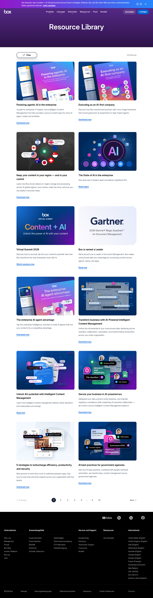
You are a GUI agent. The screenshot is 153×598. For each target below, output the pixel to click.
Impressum (87, 591)
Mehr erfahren (119, 4)
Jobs (6, 558)
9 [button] (92, 500)
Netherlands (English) (136, 548)
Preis (95, 12)
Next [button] (132, 500)
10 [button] (99, 500)
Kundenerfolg (84, 538)
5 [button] (81, 500)
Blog (119, 518)
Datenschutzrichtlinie (67, 591)
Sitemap (24, 591)
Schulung (82, 541)
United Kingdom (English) (137, 541)
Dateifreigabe (59, 538)
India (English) (133, 545)
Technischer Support (86, 545)
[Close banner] (145, 4)
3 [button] (67, 500)
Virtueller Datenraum (36, 551)
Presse (6, 545)
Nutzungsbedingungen (43, 591)
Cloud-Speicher (35, 541)
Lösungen (61, 12)
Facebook (143, 518)
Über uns (7, 538)
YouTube (107, 518)
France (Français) (134, 561)
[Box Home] (7, 12)
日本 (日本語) (133, 571)
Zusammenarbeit (35, 538)
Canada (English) (134, 555)
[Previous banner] (137, 4)
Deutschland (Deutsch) (136, 565)
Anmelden (129, 12)
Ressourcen (85, 12)
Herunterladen (108, 538)
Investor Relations (10, 551)
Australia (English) (134, 551)
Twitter (131, 518)
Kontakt (103, 12)
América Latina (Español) (137, 578)
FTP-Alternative (59, 545)
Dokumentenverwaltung (63, 541)
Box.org (7, 555)
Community (83, 548)
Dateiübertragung (60, 548)
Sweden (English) (134, 558)
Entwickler (72, 12)
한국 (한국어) (133, 575)
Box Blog (7, 548)
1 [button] (53, 500)
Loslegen (143, 12)
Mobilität (32, 545)
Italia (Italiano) (133, 568)
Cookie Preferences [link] (106, 591)
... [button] (87, 500)
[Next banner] (140, 4)
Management (9, 541)
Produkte (50, 12)
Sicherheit (32, 548)
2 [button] (60, 500)
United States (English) (136, 538)
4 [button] (74, 500)
